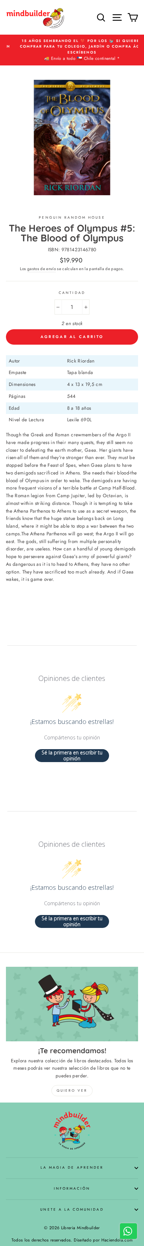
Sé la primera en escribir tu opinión (72, 755)
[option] (72, 50)
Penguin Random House (72, 217)
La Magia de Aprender (72, 1167)
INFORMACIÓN (72, 1188)
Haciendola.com (117, 1240)
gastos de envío (41, 269)
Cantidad (72, 292)
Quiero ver (72, 1090)
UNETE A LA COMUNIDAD (71, 1209)
